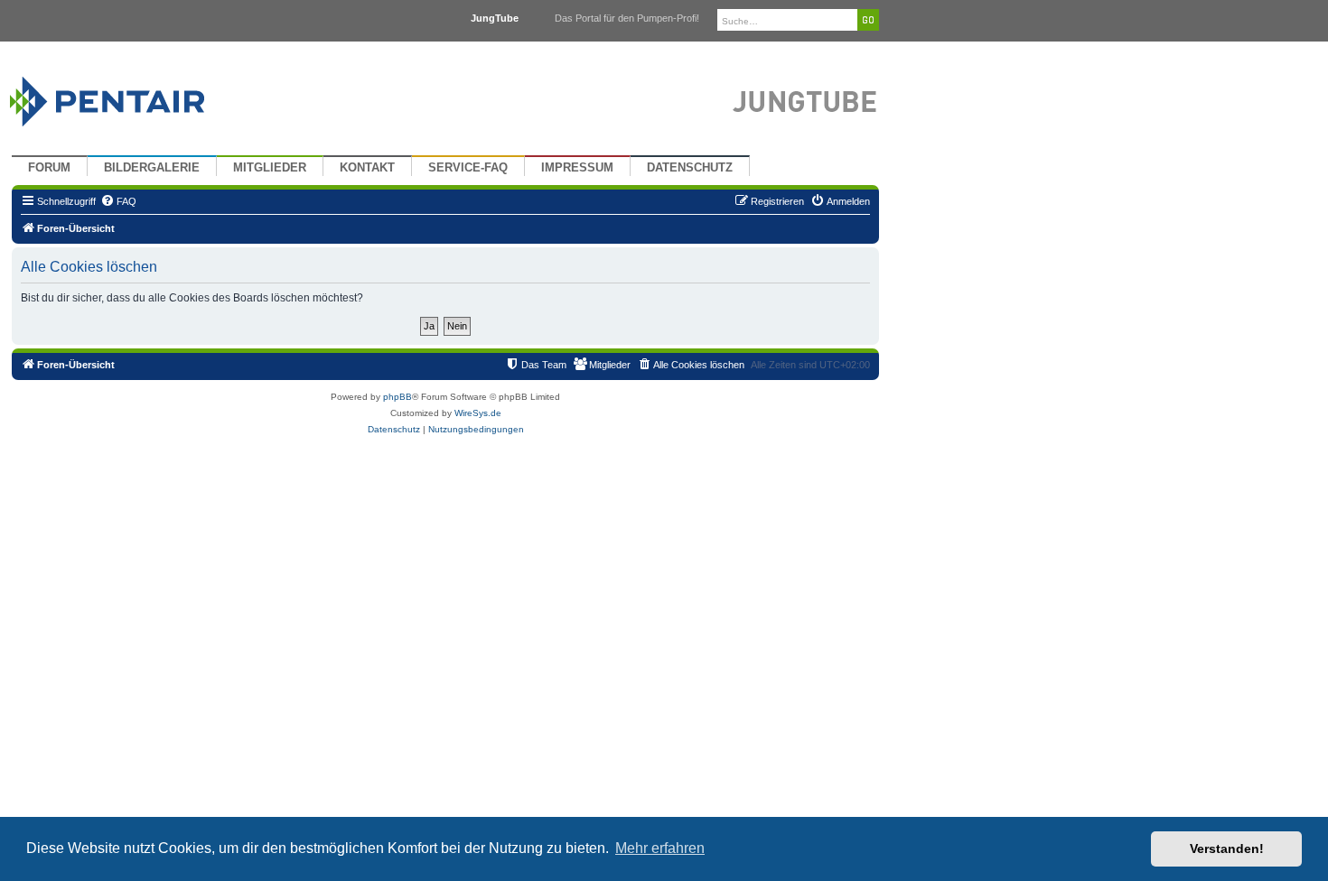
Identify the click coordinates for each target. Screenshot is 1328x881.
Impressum (577, 168)
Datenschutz (690, 168)
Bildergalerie (152, 168)
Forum (49, 168)
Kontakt (367, 168)
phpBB (397, 397)
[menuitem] (118, 201)
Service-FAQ (468, 168)
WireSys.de (477, 413)
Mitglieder (269, 168)
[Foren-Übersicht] (129, 97)
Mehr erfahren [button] (660, 848)
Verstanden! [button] (1227, 848)
